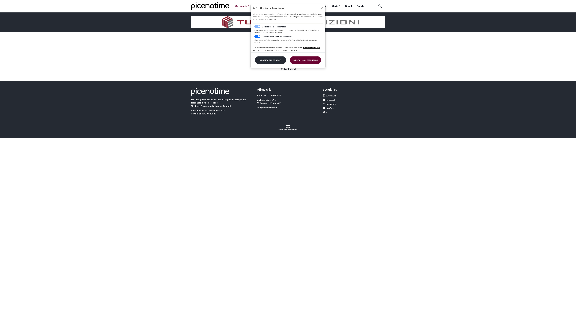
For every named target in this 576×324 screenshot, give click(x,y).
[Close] (322, 8)
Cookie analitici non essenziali (277, 37)
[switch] (257, 36)
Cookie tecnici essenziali (274, 27)
